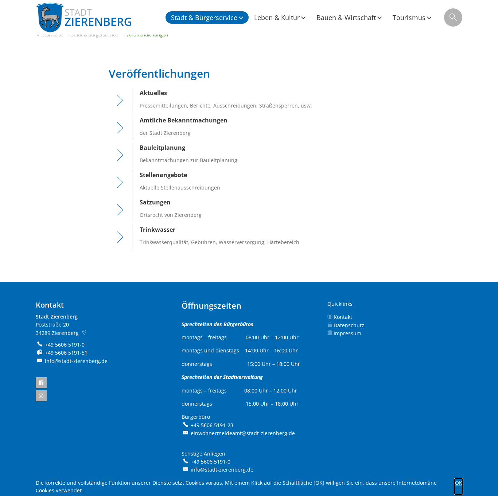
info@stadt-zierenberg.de (76, 361)
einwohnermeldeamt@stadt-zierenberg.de (243, 433)
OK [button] (458, 482)
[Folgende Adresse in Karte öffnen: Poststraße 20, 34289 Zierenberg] (84, 332)
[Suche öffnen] (453, 17)
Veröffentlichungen (147, 34)
